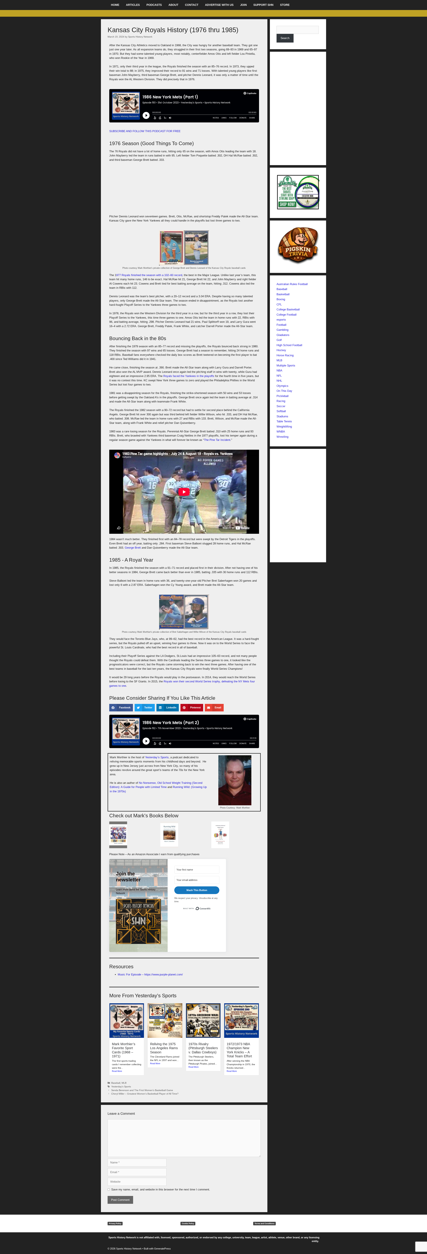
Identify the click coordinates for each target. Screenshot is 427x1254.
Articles (133, 5)
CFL (279, 304)
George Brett (133, 547)
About (173, 5)
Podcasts (154, 5)
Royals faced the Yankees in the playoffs (188, 376)
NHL (279, 380)
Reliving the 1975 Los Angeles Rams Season (164, 1048)
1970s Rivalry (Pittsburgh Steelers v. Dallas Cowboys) (203, 1048)
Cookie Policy (188, 1223)
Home (115, 5)
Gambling (282, 329)
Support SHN (263, 5)
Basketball (283, 294)
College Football (287, 314)
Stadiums (282, 416)
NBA (279, 370)
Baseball (115, 1083)
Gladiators (283, 335)
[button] (121, 707)
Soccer (281, 406)
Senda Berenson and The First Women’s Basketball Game (142, 1090)
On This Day (284, 390)
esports (281, 319)
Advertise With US (219, 5)
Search (285, 38)
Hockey (281, 350)
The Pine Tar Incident (217, 440)
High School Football (289, 345)
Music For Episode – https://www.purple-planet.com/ (150, 974)
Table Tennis (284, 421)
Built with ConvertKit (210, 907)
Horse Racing (285, 355)
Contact (191, 5)
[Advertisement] (184, 189)
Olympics (282, 385)
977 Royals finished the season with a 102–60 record (149, 275)
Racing (281, 401)
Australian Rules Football (292, 284)
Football (281, 324)
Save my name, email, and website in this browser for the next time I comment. (160, 1189)
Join (243, 5)
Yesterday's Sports (121, 1086)
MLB (124, 1083)
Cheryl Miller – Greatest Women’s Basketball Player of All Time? (144, 1093)
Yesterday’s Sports (157, 757)
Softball (281, 411)
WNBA (281, 431)
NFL (279, 375)
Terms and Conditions (264, 1223)
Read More (117, 1071)
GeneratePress (162, 1248)
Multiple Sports (286, 365)
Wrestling (282, 436)
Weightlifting (284, 426)
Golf (279, 340)
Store (285, 5)
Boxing (281, 299)
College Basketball (288, 309)
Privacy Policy (115, 1223)
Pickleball (283, 396)
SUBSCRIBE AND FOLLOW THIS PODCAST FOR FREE (144, 131)
